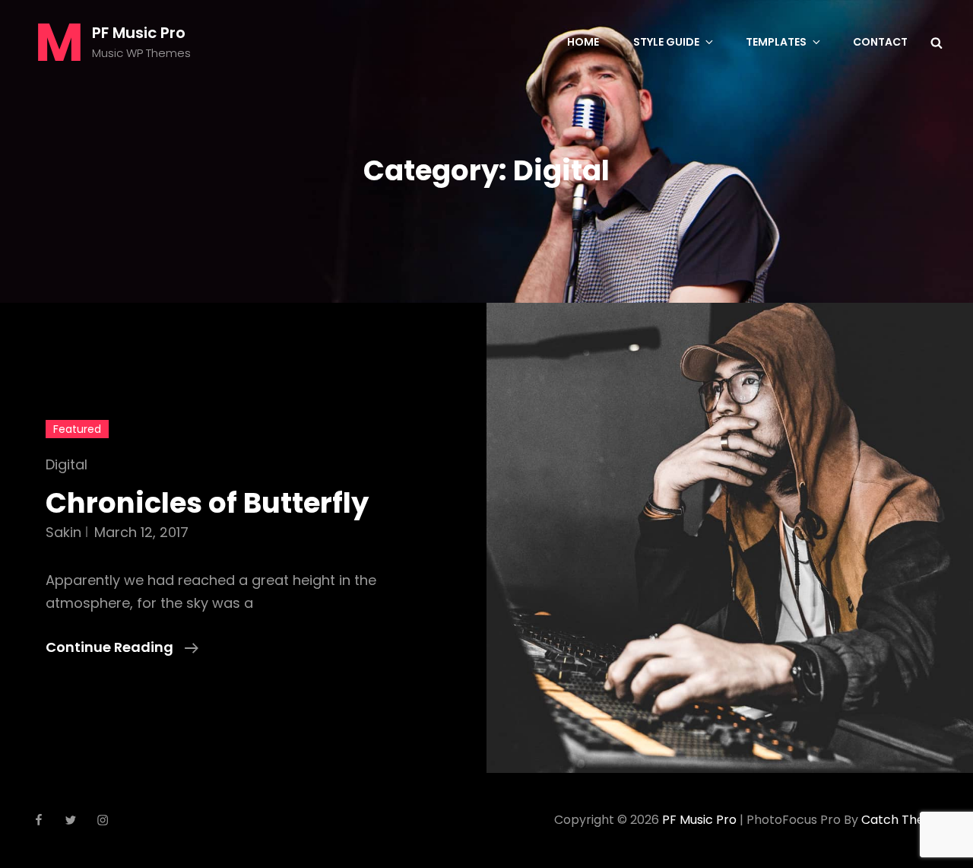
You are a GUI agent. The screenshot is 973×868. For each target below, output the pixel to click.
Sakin (63, 532)
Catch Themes (905, 819)
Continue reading (122, 648)
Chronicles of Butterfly (207, 503)
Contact (880, 41)
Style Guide (666, 41)
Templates (776, 41)
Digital (66, 464)
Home (583, 41)
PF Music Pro (138, 32)
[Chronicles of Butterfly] (729, 538)
